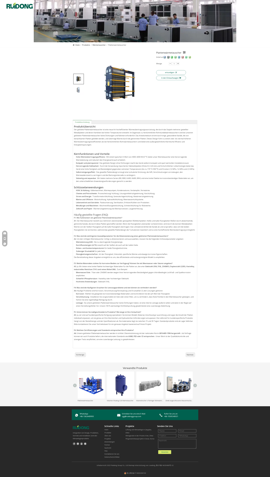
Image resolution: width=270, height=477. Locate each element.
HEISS (106, 6)
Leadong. (152, 465)
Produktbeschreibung (82, 122)
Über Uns (117, 6)
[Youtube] (81, 443)
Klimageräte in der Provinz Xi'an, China (139, 436)
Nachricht (155, 6)
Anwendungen (141, 6)
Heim (87, 6)
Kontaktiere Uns (186, 6)
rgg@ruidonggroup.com (131, 416)
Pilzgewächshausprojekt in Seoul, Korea (140, 439)
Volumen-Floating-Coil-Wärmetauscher (120, 401)
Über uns (107, 436)
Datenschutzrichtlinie (111, 457)
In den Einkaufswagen (170, 78)
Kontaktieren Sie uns (111, 454)
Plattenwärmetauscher (85, 401)
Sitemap (131, 465)
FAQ (174, 6)
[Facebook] (74, 443)
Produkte (97, 6)
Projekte (128, 6)
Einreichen (164, 452)
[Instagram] (85, 443)
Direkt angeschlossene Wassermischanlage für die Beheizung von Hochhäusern (179, 401)
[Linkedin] (77, 443)
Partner (165, 6)
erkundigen (169, 72)
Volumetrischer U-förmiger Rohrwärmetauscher (149, 401)
